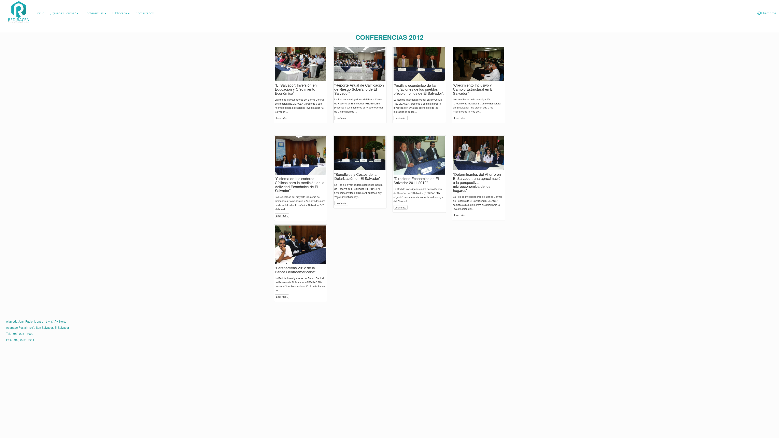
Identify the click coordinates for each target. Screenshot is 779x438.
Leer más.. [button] (282, 118)
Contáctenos (145, 13)
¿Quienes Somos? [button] (63, 13)
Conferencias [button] (94, 13)
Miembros (768, 13)
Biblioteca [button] (120, 13)
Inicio (40, 13)
